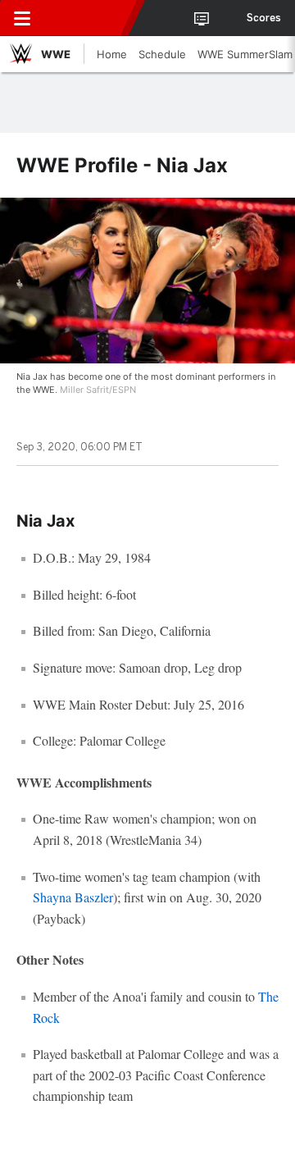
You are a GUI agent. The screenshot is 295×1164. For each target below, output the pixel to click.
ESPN (87, 18)
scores (264, 18)
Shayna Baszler (73, 897)
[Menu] (22, 18)
